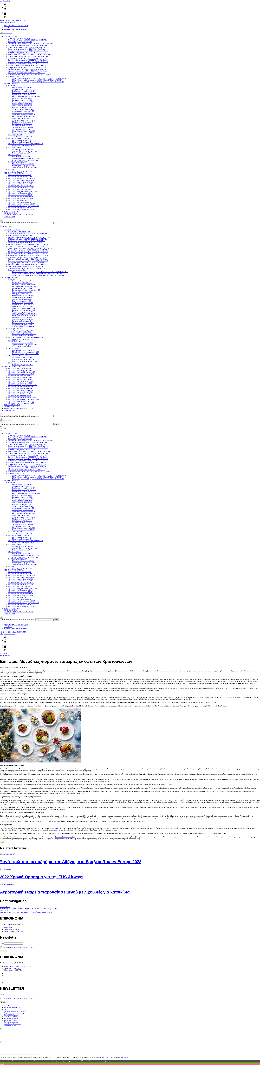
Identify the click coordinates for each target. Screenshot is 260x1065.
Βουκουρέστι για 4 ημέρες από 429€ (24, 93)
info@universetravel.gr (7, 22)
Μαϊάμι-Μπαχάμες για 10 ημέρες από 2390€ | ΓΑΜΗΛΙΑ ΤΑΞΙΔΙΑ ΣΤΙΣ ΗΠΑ (38, 82)
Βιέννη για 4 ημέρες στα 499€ (22, 100)
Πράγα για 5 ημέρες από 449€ (22, 98)
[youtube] (5, 14)
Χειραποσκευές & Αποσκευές (14, 1013)
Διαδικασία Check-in (11, 1016)
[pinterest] (5, 10)
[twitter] (5, 12)
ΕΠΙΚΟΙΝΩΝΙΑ (9, 217)
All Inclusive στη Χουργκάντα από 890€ (21, 180)
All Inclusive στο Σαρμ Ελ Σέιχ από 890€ (21, 178)
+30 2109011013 (9, 928)
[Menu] (1, 428)
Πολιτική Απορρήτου (11, 1022)
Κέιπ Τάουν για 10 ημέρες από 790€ (24, 140)
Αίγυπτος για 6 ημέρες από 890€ (22, 149)
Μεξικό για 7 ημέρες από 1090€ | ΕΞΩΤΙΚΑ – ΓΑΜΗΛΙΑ (27, 53)
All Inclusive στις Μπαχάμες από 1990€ (21, 209)
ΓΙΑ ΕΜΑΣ (8, 27)
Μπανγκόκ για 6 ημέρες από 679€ (19, 38)
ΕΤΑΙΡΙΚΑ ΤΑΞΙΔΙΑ (11, 213)
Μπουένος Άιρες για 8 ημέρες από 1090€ (25, 158)
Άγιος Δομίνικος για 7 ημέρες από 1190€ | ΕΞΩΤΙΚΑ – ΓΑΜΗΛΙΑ (30, 54)
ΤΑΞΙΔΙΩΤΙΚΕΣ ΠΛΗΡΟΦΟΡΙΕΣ (15, 29)
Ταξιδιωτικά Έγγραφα (11, 1015)
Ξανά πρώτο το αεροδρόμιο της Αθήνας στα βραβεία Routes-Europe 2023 (70, 861)
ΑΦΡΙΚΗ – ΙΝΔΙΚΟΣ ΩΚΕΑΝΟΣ (19, 138)
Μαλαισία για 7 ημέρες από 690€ (23, 164)
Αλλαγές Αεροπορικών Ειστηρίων (15, 1011)
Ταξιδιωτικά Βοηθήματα (12, 1007)
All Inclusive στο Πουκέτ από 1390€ (20, 200)
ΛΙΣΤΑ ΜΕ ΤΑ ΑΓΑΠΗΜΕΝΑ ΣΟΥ (16, 26)
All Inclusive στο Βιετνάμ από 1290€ (20, 195)
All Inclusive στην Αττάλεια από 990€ (20, 182)
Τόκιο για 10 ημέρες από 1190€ (22, 136)
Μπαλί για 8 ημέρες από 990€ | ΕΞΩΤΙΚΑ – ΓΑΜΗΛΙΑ (26, 47)
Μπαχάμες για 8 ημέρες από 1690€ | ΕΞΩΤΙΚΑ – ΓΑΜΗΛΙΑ (28, 67)
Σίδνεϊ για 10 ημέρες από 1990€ (22, 171)
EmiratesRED (54, 828)
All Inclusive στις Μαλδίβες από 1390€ (20, 198)
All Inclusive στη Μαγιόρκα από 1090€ (20, 187)
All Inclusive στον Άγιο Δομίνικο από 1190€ (22, 191)
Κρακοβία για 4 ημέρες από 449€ (23, 94)
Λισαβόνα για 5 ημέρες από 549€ (23, 111)
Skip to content (5, 1)
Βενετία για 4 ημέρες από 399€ (22, 87)
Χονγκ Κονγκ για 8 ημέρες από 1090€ (24, 167)
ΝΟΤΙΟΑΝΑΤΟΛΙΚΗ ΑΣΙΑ (17, 162)
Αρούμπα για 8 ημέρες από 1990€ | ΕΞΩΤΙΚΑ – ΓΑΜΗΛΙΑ (28, 71)
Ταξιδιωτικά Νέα (5, 655)
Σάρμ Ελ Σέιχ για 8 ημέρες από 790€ (20, 42)
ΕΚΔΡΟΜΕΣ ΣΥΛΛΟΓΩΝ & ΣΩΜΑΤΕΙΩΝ (19, 215)
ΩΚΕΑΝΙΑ (12, 169)
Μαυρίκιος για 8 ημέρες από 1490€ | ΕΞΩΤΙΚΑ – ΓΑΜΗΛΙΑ (28, 63)
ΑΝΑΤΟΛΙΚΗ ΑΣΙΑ (15, 135)
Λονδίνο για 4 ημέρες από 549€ (22, 113)
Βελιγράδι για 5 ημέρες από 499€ (23, 102)
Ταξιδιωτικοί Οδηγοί (10, 1020)
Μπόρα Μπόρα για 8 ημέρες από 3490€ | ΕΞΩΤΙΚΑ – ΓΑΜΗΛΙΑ (29, 74)
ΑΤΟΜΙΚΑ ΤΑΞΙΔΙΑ (11, 84)
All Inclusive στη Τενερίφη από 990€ (20, 184)
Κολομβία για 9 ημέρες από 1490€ (23, 156)
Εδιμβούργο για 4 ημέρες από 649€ (23, 122)
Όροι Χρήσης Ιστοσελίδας (12, 1024)
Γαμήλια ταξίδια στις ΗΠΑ (17, 76)
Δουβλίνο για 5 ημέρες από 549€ (22, 109)
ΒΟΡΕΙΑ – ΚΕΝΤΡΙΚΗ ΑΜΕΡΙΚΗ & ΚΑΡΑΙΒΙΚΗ (25, 144)
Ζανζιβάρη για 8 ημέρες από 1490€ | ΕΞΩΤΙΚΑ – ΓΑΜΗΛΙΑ (28, 62)
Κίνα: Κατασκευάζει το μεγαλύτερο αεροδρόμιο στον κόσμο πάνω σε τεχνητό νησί (29, 908)
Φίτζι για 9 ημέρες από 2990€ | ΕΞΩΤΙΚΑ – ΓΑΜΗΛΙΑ (26, 73)
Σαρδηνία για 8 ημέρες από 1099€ (23, 133)
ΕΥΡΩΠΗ (11, 85)
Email (2, 943)
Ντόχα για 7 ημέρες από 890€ (21, 153)
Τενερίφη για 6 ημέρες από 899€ (22, 127)
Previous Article (5, 907)
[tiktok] (5, 17)
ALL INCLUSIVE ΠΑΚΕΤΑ (14, 173)
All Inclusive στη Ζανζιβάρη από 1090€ (21, 186)
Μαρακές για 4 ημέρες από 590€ (22, 142)
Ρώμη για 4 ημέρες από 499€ (21, 107)
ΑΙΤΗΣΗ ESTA (9, 1009)
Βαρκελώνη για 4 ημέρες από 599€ (23, 116)
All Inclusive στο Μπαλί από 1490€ (19, 202)
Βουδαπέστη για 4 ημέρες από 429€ (23, 91)
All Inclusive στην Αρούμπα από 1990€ (21, 207)
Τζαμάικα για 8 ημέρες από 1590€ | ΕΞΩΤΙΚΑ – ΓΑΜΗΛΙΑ (28, 65)
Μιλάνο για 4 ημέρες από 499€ (22, 104)
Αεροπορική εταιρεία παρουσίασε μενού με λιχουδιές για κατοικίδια (65, 892)
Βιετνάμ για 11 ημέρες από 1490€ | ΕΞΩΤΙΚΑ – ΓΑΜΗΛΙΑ (27, 60)
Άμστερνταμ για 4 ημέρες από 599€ (23, 115)
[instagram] (5, 7)
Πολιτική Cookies (10, 1026)
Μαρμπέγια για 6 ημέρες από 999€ (23, 131)
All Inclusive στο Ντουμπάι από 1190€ (20, 193)
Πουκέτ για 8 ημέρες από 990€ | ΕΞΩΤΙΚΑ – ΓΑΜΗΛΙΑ (27, 49)
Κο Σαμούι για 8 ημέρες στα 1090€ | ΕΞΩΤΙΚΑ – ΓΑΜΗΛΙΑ (28, 51)
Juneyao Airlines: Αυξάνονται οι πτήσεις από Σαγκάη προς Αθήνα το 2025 (26, 912)
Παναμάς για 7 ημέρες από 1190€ (23, 146)
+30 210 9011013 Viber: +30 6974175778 (13, 20)
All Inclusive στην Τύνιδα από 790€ (19, 175)
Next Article (4, 910)
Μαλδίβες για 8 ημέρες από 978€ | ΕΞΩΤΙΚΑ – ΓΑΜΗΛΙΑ (27, 45)
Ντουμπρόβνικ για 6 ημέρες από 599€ (24, 120)
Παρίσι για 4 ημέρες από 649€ (22, 124)
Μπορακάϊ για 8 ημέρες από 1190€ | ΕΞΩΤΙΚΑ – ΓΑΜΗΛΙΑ (28, 56)
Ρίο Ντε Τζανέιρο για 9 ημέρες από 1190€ (25, 160)
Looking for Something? (8, 222)
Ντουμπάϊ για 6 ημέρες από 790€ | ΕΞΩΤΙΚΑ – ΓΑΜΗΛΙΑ (27, 40)
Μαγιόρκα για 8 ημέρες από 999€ (23, 129)
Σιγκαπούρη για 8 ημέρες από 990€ (23, 166)
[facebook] (5, 5)
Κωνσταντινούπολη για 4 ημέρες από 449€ (26, 96)
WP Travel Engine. (107, 1057)
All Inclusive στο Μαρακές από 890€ (20, 176)
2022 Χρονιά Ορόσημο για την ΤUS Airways (41, 877)
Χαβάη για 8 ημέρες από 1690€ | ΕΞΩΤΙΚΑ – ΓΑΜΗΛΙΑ (27, 69)
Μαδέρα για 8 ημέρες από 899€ (22, 125)
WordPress (125, 1057)
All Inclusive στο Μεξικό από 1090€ (20, 189)
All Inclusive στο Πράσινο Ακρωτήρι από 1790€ (23, 206)
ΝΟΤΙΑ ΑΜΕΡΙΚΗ (14, 155)
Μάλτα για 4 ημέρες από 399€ (22, 89)
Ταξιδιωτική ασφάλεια (11, 1018)
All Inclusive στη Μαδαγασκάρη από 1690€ (22, 204)
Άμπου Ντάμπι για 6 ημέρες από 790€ (24, 151)
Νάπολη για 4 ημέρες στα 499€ (22, 105)
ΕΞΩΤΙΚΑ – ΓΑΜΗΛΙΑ (12, 36)
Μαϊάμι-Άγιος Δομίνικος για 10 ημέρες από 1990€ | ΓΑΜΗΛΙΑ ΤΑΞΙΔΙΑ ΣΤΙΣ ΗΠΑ (40, 78)
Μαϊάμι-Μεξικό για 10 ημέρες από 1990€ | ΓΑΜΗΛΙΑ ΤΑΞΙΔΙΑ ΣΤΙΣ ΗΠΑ (37, 80)
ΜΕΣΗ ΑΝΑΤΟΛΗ (14, 147)
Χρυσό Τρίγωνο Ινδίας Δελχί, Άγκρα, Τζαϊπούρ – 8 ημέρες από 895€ (30, 43)
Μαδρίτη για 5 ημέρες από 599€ (22, 118)
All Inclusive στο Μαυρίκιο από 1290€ (20, 197)
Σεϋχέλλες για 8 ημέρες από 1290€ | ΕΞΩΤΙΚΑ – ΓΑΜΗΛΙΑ (28, 58)
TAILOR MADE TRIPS (12, 211)
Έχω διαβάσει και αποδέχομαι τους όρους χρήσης (18, 947)
